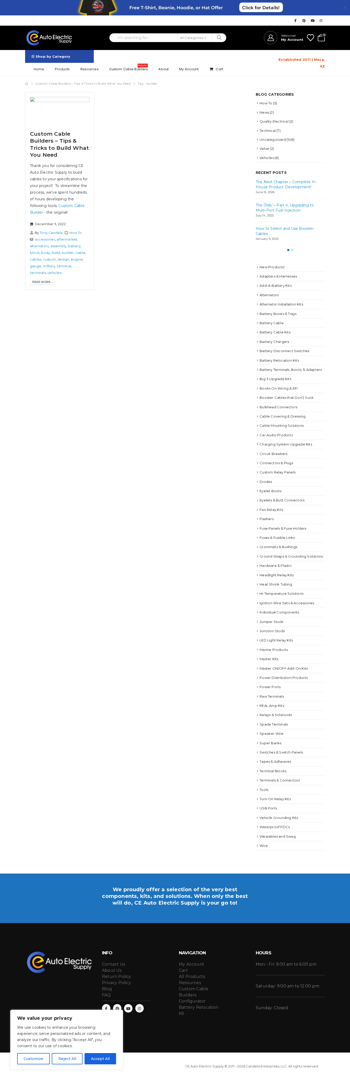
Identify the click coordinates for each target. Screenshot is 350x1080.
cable (80, 253)
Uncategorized (273, 139)
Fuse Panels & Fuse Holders (283, 528)
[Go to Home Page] (26, 83)
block (34, 253)
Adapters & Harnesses (278, 276)
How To (75, 233)
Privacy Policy (116, 982)
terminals (38, 273)
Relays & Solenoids (276, 715)
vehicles (54, 273)
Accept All (100, 1058)
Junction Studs (272, 631)
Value (264, 148)
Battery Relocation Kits (279, 360)
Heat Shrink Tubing (276, 584)
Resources (89, 69)
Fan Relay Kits (271, 510)
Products (62, 69)
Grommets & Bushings (278, 547)
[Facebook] (295, 20)
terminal (64, 266)
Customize (33, 1058)
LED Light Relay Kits (276, 640)
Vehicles (267, 158)
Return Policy (116, 976)
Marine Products (274, 650)
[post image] (59, 111)
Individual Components (279, 612)
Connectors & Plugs (276, 463)
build (56, 253)
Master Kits (269, 659)
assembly (58, 246)
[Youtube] (312, 20)
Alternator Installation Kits (281, 304)
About (163, 69)
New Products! (272, 267)
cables (35, 259)
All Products (192, 976)
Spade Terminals (274, 724)
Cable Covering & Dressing (282, 416)
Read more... (42, 282)
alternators (39, 246)
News (264, 112)
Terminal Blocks (273, 771)
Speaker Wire (271, 733)
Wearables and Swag (278, 836)
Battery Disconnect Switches (284, 351)
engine (77, 259)
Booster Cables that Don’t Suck (287, 397)
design (63, 259)
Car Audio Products (276, 435)
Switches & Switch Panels (281, 752)
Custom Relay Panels (277, 472)
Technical (268, 130)
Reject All (67, 1058)
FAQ (106, 995)
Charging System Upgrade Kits (286, 444)
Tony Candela (51, 233)
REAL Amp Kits (272, 706)
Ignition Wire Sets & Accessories (287, 603)
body (45, 253)
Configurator (192, 1001)
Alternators (269, 295)
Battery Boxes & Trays (278, 314)
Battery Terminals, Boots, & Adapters (291, 370)
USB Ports (268, 808)
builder (68, 253)
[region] (66, 1040)
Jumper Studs (271, 622)
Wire (264, 846)
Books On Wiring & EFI (278, 388)
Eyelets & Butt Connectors (282, 500)
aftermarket (67, 239)
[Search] (219, 37)
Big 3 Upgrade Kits (275, 379)
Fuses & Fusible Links (277, 538)
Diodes (266, 482)
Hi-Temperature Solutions (281, 593)
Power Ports (270, 687)
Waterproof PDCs (275, 827)
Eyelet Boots (270, 491)
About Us (112, 970)
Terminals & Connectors (280, 780)
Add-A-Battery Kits (276, 285)
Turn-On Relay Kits (275, 799)
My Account (189, 69)
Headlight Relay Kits (277, 575)
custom (49, 259)
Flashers (267, 519)
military (49, 266)
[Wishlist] (310, 37)
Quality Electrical (274, 121)
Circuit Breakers (273, 454)
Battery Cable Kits (275, 332)
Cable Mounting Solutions (282, 425)
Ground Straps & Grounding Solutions (291, 556)
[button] (288, 250)
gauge (35, 266)
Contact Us (113, 964)
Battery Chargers (274, 342)
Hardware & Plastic (276, 565)
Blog (107, 988)
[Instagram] (321, 20)
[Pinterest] (304, 20)
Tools (264, 790)
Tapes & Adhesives (275, 761)
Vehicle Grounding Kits (279, 818)
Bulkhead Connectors (278, 407)
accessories (45, 239)
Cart (219, 69)
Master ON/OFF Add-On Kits (284, 668)
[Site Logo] (49, 37)
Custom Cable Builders (128, 68)
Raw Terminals (272, 696)
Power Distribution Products (284, 678)
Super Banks (270, 743)
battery (74, 246)
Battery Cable (272, 323)
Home (39, 69)
